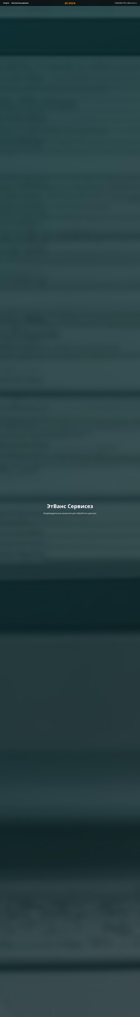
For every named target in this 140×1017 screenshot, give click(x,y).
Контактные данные (20, 3)
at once (70, 3)
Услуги (6, 3)
